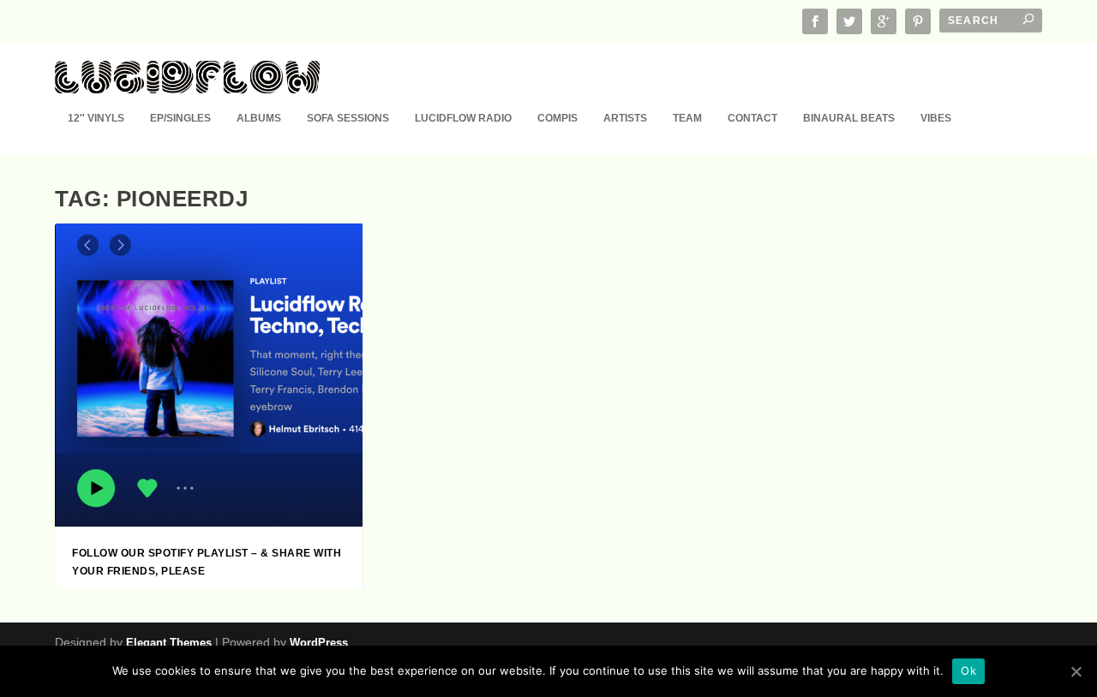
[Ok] (1075, 671)
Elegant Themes (169, 642)
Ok (968, 670)
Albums (259, 118)
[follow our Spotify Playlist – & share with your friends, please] (209, 375)
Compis (557, 118)
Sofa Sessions (348, 118)
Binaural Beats (849, 118)
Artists (625, 118)
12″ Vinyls (96, 118)
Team (687, 118)
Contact (752, 118)
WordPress (319, 642)
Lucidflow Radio (463, 118)
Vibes (935, 118)
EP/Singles (180, 118)
